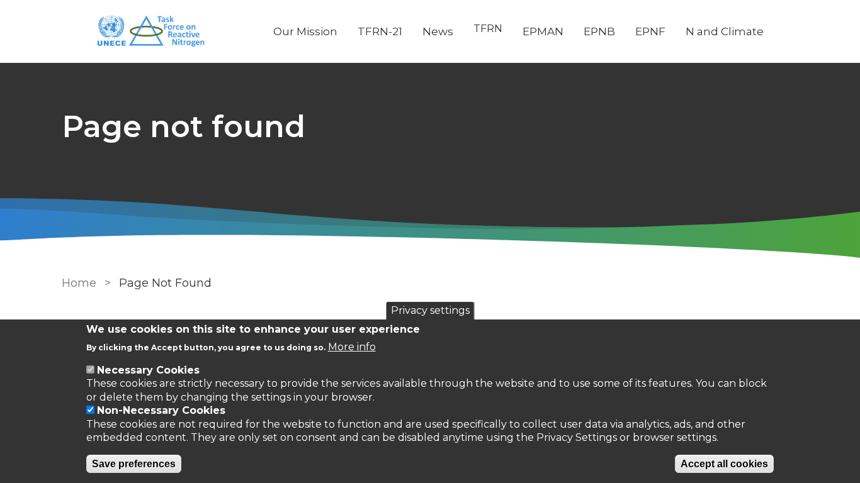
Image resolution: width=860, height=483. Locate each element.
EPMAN (543, 31)
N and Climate (725, 31)
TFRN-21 (380, 31)
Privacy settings (430, 310)
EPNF (650, 31)
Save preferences (134, 463)
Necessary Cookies (148, 370)
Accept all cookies (724, 463)
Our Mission (305, 31)
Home (79, 283)
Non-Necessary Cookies (161, 411)
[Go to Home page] (157, 32)
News (437, 31)
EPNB (599, 31)
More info (352, 346)
